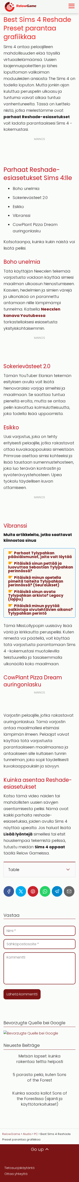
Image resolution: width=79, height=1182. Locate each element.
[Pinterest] (33, 891)
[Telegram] (57, 891)
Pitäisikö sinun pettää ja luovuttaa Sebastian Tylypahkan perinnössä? (40, 567)
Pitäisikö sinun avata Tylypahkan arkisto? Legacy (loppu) (35, 595)
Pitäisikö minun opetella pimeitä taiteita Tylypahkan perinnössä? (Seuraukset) (35, 581)
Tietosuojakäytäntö (19, 1168)
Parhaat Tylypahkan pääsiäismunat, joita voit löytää (40, 555)
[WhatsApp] (45, 891)
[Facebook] (9, 891)
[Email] (69, 891)
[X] (21, 891)
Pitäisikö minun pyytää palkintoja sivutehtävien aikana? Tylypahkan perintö (40, 609)
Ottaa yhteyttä (15, 1174)
